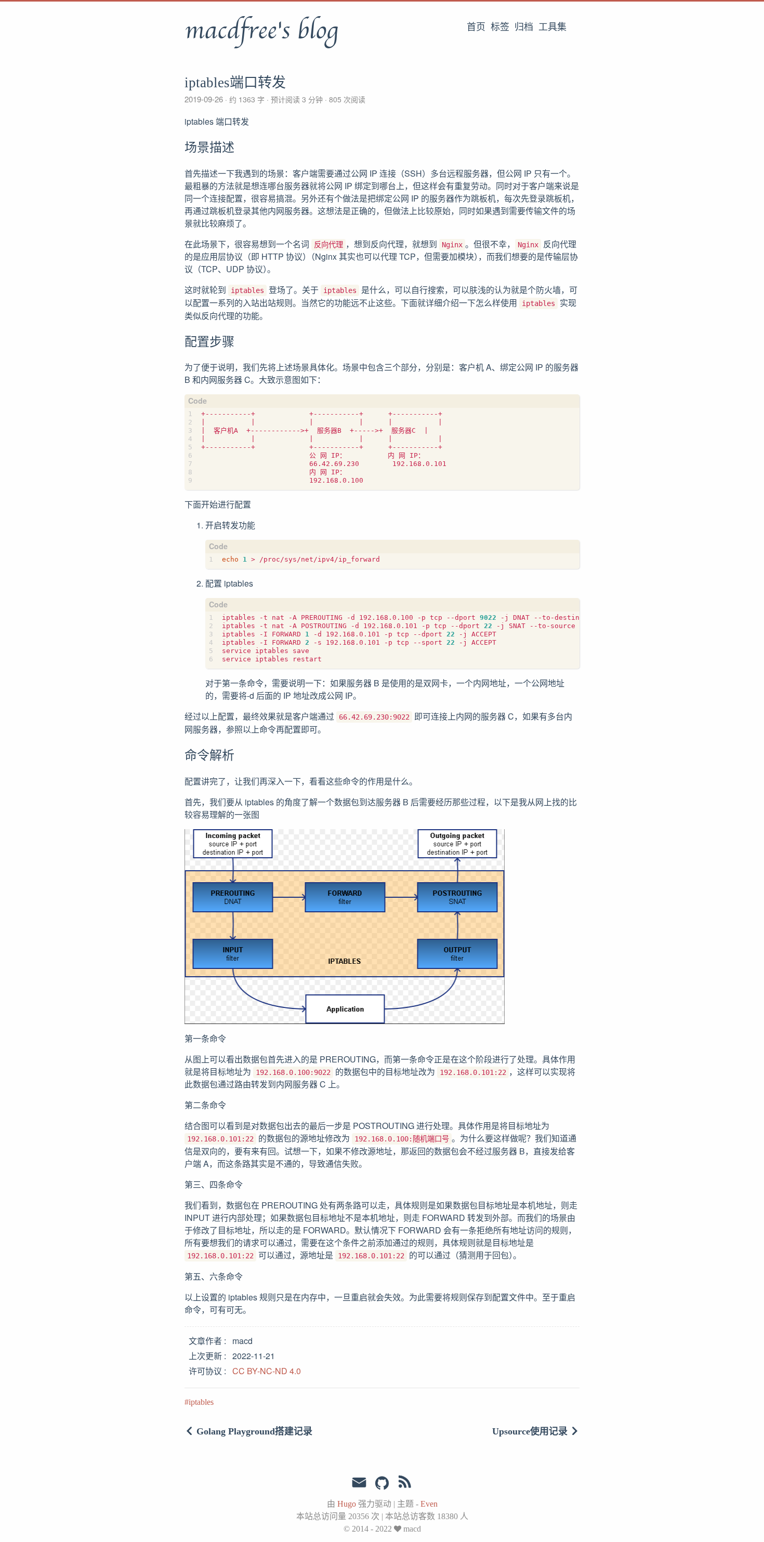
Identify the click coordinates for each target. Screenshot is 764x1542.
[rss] (405, 1484)
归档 (524, 27)
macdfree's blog (261, 30)
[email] (359, 1483)
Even (429, 1503)
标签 (500, 27)
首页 (476, 27)
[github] (382, 1484)
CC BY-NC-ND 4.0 (266, 1371)
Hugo (346, 1503)
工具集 (552, 27)
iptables (201, 1402)
